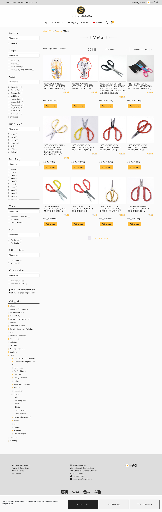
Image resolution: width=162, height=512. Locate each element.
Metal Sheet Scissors (22, 384)
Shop (45, 31)
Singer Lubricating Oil (22, 417)
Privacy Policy (18, 471)
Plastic (17, 407)
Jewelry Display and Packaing (21, 329)
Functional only (113, 504)
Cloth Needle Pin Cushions (24, 358)
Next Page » (103, 238)
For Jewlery (18, 368)
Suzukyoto (81, 12)
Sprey (16, 424)
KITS (12, 332)
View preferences (144, 504)
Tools (51, 31)
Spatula (16, 420)
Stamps (16, 427)
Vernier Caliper (20, 434)
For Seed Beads (20, 371)
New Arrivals (15, 339)
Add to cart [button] (50, 106)
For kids (13, 322)
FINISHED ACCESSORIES (20, 319)
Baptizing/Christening (19, 309)
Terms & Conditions (20, 468)
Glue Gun (17, 374)
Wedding (13, 441)
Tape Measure (20, 414)
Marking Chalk (21, 400)
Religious (13, 342)
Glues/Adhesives (20, 378)
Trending (14, 437)
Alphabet (13, 306)
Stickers (13, 352)
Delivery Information (21, 465)
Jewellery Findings (17, 326)
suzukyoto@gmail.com (29, 2)
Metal (17, 404)
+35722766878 (78, 476)
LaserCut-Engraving (18, 336)
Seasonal (13, 345)
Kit (16, 397)
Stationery (18, 430)
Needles (17, 387)
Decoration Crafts (17, 312)
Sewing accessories (17, 349)
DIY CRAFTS (15, 316)
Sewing (59, 31)
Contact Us (16, 473)
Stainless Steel (20, 410)
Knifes (16, 381)
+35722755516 (11, 2)
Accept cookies (83, 504)
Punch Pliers (18, 391)
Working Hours (138, 2)
